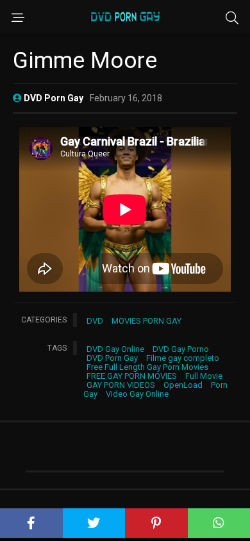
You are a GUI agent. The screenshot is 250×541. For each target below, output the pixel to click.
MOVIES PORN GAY (146, 321)
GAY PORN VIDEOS (121, 385)
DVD (95, 321)
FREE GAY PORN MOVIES (132, 376)
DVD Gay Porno (181, 349)
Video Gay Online (137, 394)
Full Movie (203, 376)
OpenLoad (183, 385)
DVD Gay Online (115, 349)
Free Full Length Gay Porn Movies (147, 367)
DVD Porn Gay (112, 358)
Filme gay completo (182, 358)
